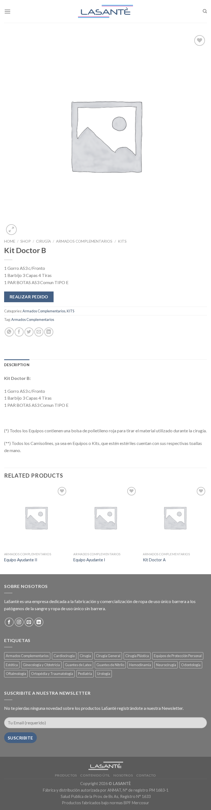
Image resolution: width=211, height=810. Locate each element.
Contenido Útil (95, 775)
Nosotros (123, 775)
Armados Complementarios (84, 241)
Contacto (146, 775)
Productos (66, 775)
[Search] (205, 11)
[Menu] (7, 11)
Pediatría (85, 673)
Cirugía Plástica (137, 656)
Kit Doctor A (154, 559)
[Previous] (4, 529)
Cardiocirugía (64, 656)
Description (16, 365)
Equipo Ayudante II (20, 559)
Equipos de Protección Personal (178, 656)
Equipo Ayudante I (89, 559)
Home (9, 241)
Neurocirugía (166, 665)
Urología (103, 673)
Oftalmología (16, 673)
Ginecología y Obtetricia (41, 665)
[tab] (16, 364)
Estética (12, 665)
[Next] (206, 529)
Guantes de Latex (78, 665)
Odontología (191, 665)
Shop (25, 241)
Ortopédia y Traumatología (52, 673)
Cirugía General (108, 656)
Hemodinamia (140, 665)
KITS (122, 241)
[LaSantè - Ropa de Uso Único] (105, 11)
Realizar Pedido (29, 296)
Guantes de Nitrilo (110, 665)
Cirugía (43, 241)
